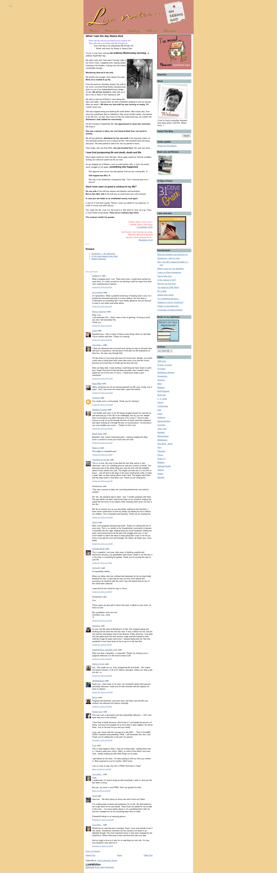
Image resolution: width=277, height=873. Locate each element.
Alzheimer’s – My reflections (103, 254)
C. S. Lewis (162, 399)
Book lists (161, 395)
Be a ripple (161, 291)
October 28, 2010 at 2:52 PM (102, 620)
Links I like (161, 429)
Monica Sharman (99, 312)
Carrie (94, 331)
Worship (160, 477)
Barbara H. (96, 276)
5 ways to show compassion (169, 272)
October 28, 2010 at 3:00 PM (102, 644)
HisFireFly (96, 568)
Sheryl (95, 522)
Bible (159, 384)
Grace (159, 414)
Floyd (94, 796)
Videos (160, 474)
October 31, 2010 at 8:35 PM (102, 706)
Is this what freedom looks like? (104, 256)
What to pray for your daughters (170, 269)
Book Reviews (163, 391)
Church (160, 402)
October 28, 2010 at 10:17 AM (102, 378)
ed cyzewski (97, 292)
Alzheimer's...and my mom (168, 258)
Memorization (163, 436)
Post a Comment (93, 851)
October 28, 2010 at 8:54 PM (102, 659)
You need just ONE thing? (168, 287)
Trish (94, 745)
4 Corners (161, 369)
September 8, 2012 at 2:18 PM (102, 846)
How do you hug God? (166, 284)
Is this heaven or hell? (166, 280)
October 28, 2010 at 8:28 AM (102, 287)
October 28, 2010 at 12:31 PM (102, 544)
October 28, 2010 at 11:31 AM (102, 481)
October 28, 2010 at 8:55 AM (102, 325)
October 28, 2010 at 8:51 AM (102, 306)
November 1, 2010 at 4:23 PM (102, 740)
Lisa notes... (97, 345)
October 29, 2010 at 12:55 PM (102, 692)
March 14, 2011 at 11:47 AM (101, 769)
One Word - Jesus (165, 444)
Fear (159, 410)
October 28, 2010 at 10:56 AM (102, 404)
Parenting (161, 451)
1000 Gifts (161, 361)
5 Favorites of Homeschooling (169, 310)
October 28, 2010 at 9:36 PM (102, 675)
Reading (160, 462)
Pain (159, 447)
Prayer (160, 455)
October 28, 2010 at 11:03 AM (102, 428)
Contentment (162, 406)
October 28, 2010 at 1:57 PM (102, 563)
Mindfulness (162, 440)
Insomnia (161, 425)
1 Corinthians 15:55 (144, 227)
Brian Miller (97, 384)
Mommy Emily (98, 664)
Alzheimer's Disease (165, 372)
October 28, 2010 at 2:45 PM (102, 592)
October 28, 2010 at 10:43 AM (102, 393)
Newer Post (90, 855)
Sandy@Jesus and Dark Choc (104, 650)
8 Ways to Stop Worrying (167, 306)
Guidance (161, 417)
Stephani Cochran (99, 410)
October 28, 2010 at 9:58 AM (102, 340)
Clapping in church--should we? (170, 302)
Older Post (148, 855)
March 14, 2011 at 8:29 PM (101, 791)
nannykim (96, 626)
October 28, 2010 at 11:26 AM (102, 454)
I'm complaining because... (168, 299)
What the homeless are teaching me (172, 254)
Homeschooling (163, 421)
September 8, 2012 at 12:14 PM (103, 820)
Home (119, 855)
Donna (95, 697)
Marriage (161, 432)
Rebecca (96, 448)
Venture (160, 470)
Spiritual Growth (164, 466)
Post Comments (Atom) (107, 860)
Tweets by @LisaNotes (167, 146)
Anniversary (162, 376)
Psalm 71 (161, 459)
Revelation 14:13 (146, 240)
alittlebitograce (98, 681)
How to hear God (164, 276)
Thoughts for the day (101, 460)
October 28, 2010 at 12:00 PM (102, 517)
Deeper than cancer (165, 295)
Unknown (96, 398)
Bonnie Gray (97, 712)
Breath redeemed (98, 259)
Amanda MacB (98, 549)
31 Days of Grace (164, 365)
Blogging (161, 387)
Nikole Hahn (97, 434)
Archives (161, 380)
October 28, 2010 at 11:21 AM (102, 443)
